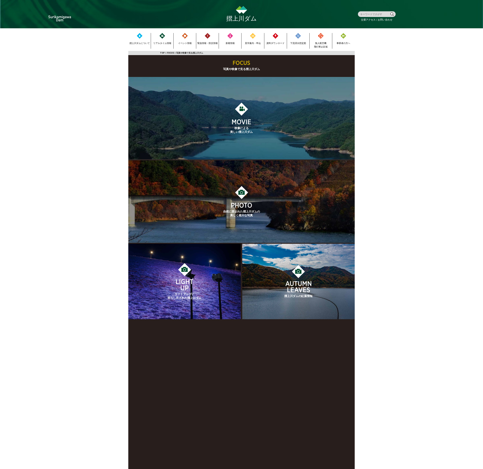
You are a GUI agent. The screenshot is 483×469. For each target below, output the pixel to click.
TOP (162, 53)
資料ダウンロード (275, 43)
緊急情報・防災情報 (207, 43)
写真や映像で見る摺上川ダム (189, 53)
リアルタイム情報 (162, 43)
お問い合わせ (385, 19)
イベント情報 (185, 43)
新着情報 (230, 43)
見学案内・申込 (253, 43)
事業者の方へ (343, 43)
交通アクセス (368, 19)
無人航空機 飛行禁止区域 (321, 45)
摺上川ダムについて (139, 43)
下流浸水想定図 (298, 43)
